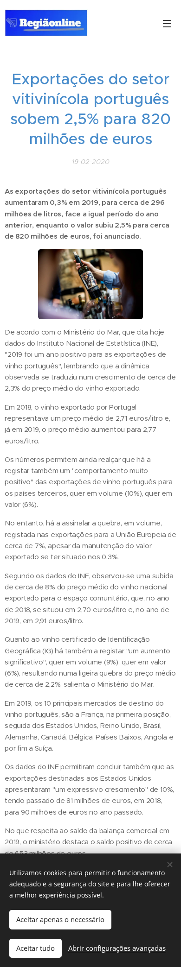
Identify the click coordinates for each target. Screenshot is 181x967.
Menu (167, 23)
